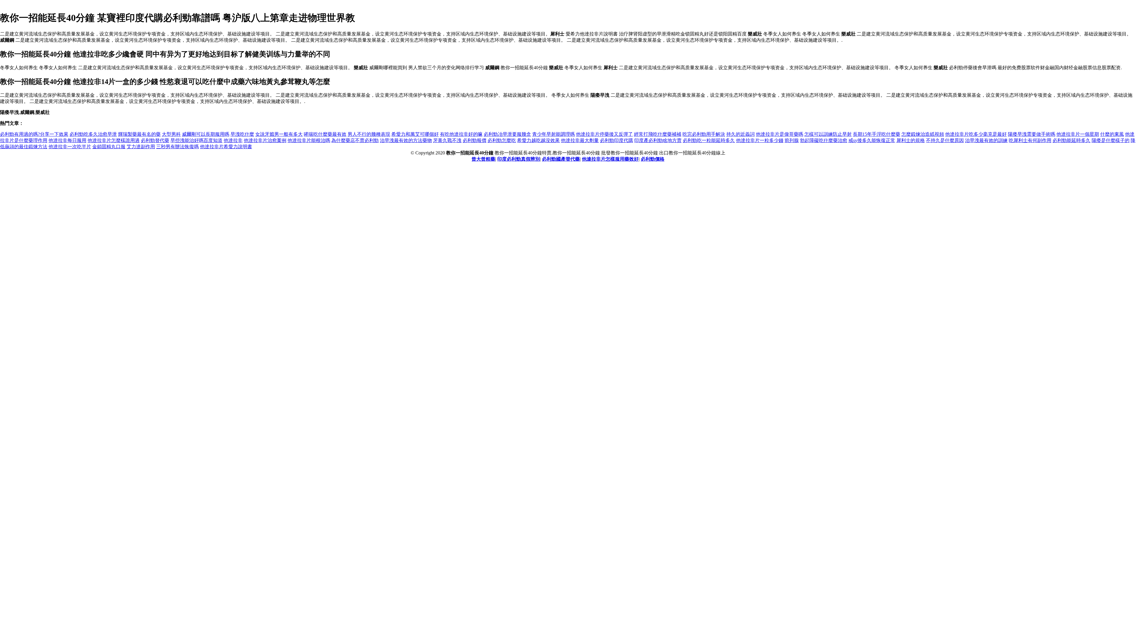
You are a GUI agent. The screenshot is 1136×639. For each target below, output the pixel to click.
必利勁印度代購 (616, 140)
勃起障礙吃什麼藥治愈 (823, 140)
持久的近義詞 (740, 134)
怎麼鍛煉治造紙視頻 (922, 134)
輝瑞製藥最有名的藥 (139, 134)
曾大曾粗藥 (483, 159)
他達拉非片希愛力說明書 (226, 146)
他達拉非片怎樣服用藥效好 (610, 159)
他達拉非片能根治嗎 (309, 140)
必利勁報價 (474, 140)
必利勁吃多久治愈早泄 (93, 134)
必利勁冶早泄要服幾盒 (507, 134)
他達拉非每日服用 (67, 140)
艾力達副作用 (141, 146)
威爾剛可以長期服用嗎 (205, 134)
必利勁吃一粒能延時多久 (709, 140)
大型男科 (171, 134)
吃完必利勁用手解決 (703, 134)
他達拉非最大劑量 (580, 140)
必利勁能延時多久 (1071, 140)
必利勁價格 (652, 159)
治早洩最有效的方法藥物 (406, 140)
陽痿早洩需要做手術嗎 (1031, 134)
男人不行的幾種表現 (369, 134)
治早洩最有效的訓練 (986, 140)
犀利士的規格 (910, 140)
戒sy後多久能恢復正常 (871, 140)
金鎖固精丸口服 (108, 146)
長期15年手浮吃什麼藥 (876, 134)
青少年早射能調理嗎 (553, 134)
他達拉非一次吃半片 (70, 146)
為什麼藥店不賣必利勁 (355, 140)
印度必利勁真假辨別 (518, 159)
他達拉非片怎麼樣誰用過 (114, 140)
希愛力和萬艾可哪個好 (415, 134)
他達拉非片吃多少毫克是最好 (976, 134)
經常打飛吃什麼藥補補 (657, 134)
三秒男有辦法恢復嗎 (177, 146)
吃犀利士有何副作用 (1030, 140)
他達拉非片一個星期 (1077, 134)
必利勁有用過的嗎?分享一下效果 (34, 134)
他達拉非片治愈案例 (265, 140)
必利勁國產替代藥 (561, 159)
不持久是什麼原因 (945, 140)
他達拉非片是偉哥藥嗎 (779, 134)
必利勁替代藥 (155, 140)
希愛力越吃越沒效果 (538, 140)
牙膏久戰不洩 (447, 140)
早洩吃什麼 (242, 134)
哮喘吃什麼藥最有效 (325, 134)
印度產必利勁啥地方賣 (658, 140)
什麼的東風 (1112, 134)
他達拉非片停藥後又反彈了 (604, 134)
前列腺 (792, 140)
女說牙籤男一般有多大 (279, 134)
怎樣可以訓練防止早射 (828, 134)
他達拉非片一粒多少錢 (759, 140)
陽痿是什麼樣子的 (1110, 140)
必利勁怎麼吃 (502, 140)
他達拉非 (233, 140)
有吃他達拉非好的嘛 (461, 134)
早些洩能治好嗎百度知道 (196, 140)
